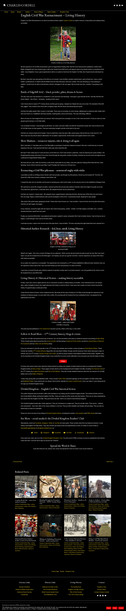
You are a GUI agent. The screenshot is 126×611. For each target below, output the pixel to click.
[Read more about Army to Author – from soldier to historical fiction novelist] (100, 486)
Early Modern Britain (91, 348)
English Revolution (39, 371)
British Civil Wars (77, 548)
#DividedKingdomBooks (28, 428)
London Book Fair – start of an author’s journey (25, 501)
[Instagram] (117, 5)
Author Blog (100, 338)
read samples (80, 413)
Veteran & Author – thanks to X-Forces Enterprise (75, 501)
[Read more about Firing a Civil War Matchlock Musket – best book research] (100, 525)
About (12, 12)
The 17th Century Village (75, 594)
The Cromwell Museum (50, 589)
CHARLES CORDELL (21, 5)
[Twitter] (114, 5)
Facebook (38, 423)
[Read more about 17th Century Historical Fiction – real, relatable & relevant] (75, 525)
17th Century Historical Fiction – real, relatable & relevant (75, 540)
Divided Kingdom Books (54, 413)
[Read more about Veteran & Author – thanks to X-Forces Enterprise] (75, 486)
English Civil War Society (76, 589)
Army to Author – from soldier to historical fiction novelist (99, 501)
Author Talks (62, 378)
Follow (63, 361)
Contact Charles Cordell (101, 592)
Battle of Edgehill (37, 374)
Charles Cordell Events (75, 381)
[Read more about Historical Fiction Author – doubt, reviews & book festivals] (26, 525)
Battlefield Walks (28, 381)
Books (19, 12)
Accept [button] (121, 608)
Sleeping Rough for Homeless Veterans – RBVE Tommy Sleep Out (50, 502)
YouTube (57, 423)
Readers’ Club (64, 12)
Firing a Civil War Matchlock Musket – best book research (98, 540)
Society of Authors (24, 587)
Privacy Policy (101, 589)
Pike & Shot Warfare (54, 371)
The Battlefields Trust (50, 594)
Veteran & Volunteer (54, 507)
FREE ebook (91, 413)
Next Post (110, 461)
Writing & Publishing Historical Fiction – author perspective (50, 540)
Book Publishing (19, 508)
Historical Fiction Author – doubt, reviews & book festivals (25, 540)
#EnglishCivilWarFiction (44, 428)
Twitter (51, 423)
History (27, 12)
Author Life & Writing (29, 506)
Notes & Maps (36, 369)
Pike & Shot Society (76, 592)
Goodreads (24, 594)
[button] (22, 12)
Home (6, 12)
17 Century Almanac (39, 351)
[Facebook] (119, 5)
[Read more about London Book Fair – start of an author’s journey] (26, 486)
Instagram (45, 423)
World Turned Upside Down (50, 592)
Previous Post (17, 461)
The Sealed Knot (45, 329)
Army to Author (51, 341)
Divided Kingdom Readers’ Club (52, 438)
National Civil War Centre (50, 587)
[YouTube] (122, 5)
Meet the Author (23, 548)
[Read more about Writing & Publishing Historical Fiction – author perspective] (51, 525)
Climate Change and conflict (47, 353)
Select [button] (114, 608)
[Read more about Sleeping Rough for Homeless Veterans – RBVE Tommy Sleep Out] (51, 486)
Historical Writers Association (24, 589)
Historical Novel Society (24, 592)
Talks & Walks (51, 12)
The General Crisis (97, 369)
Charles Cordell (68, 20)
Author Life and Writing (41, 343)
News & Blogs (38, 12)
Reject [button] (108, 608)
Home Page (55, 571)
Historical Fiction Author (74, 341)
